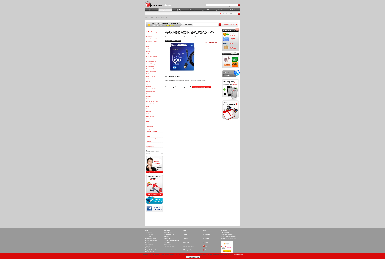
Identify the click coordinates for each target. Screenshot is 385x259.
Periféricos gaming (150, 116)
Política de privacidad (151, 240)
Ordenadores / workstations (153, 104)
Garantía (147, 246)
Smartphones (149, 126)
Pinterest (207, 250)
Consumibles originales (152, 63)
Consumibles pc (150, 66)
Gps (147, 83)
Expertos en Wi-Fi (169, 244)
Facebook (208, 234)
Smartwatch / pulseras (151, 131)
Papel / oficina (149, 109)
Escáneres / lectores (151, 73)
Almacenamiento (150, 43)
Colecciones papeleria (151, 56)
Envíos (147, 242)
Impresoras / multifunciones (153, 89)
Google (185, 234)
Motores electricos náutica (152, 101)
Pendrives (148, 111)
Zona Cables (148, 232)
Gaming (148, 81)
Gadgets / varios (150, 78)
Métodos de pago (150, 248)
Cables (148, 53)
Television (148, 141)
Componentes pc (150, 58)
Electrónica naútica (151, 71)
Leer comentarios (179, 36)
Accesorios (149, 36)
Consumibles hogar (151, 61)
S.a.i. (147, 124)
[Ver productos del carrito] (239, 14)
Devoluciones (149, 244)
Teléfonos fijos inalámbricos (153, 139)
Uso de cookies (149, 251)
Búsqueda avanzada (229, 24)
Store (151, 17)
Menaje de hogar (150, 94)
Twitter (207, 238)
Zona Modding (152, 32)
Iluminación (149, 86)
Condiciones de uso (150, 238)
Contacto (185, 238)
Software (148, 134)
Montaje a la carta (169, 234)
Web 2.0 (166, 236)
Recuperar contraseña (234, 7)
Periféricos (149, 114)
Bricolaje (148, 51)
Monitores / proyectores (152, 99)
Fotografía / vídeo (150, 76)
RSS (206, 242)
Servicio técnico (168, 232)
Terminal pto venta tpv (151, 144)
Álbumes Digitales (169, 238)
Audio (147, 48)
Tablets (148, 136)
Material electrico (150, 91)
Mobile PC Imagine (188, 246)
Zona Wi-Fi (148, 236)
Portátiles (148, 119)
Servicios (167, 230)
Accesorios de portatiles (152, 38)
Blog (184, 230)
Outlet (147, 106)
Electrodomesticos (150, 68)
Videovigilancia (149, 146)
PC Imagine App (187, 250)
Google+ (207, 246)
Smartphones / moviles (152, 129)
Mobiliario (148, 96)
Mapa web (186, 242)
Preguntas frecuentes (151, 250)
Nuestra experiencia (169, 246)
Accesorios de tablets (151, 41)
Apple (147, 46)
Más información (238, 254)
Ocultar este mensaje (193, 257)
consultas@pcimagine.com (228, 238)
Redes (148, 121)
